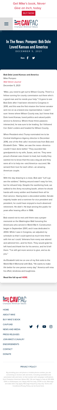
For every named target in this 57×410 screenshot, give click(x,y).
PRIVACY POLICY (28, 366)
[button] (6, 24)
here (42, 386)
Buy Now (28, 13)
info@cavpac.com (15, 381)
